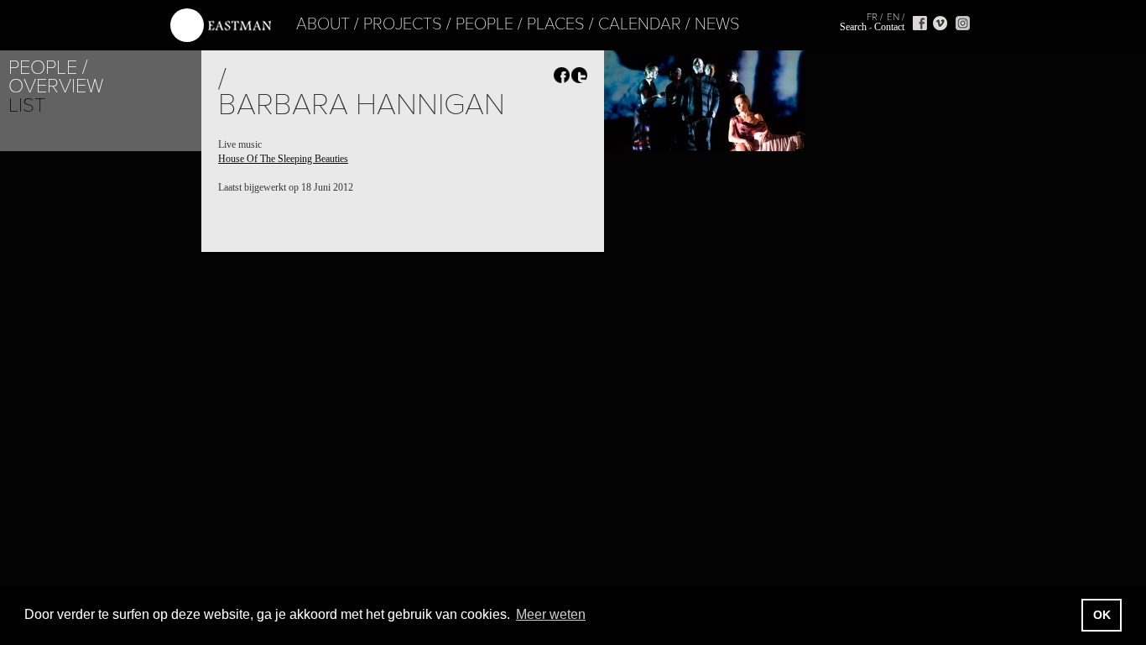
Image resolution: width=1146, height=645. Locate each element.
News (717, 24)
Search (853, 27)
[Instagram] (963, 23)
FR (872, 17)
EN (893, 17)
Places (556, 24)
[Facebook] (920, 23)
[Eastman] (220, 25)
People (484, 24)
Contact (889, 27)
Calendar (639, 24)
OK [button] (1102, 614)
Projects (402, 24)
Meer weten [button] (551, 614)
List (26, 105)
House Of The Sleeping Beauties (283, 159)
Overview (55, 86)
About (323, 24)
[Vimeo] (940, 23)
